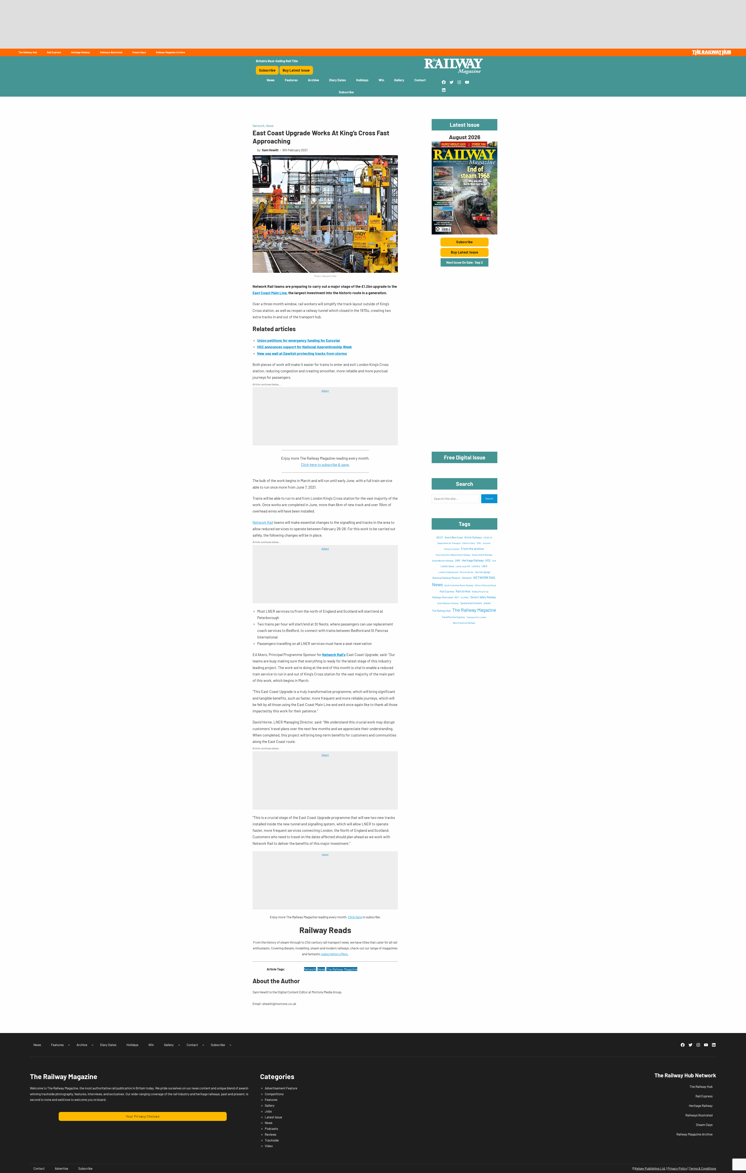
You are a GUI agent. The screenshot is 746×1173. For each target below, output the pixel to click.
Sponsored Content (471, 603)
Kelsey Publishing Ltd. (650, 1168)
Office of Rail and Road (485, 585)
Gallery (270, 1105)
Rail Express (447, 591)
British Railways (473, 537)
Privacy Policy (677, 1168)
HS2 (488, 560)
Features (271, 1099)
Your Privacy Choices (142, 1116)
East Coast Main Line (270, 292)
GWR (457, 560)
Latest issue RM (463, 566)
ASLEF (439, 537)
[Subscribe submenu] (230, 1045)
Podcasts (271, 1128)
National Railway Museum (446, 577)
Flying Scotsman (451, 549)
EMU (479, 543)
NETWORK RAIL (484, 577)
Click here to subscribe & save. (325, 464)
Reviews (270, 1134)
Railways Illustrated (442, 597)
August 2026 (464, 137)
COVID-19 (487, 537)
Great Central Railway (482, 554)
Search (489, 498)
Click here (355, 917)
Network (259, 126)
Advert (325, 390)
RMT (457, 597)
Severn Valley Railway (483, 597)
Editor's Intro (468, 543)
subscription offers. (335, 954)
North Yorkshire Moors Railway (458, 585)
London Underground (448, 572)
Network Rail (263, 522)
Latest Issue (273, 1117)
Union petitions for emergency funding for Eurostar (298, 340)
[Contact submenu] (203, 1045)
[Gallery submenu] (179, 1045)
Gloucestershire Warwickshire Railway (453, 555)
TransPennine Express (453, 617)
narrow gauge (482, 572)
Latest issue (447, 566)
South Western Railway (448, 603)
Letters (476, 566)
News (270, 126)
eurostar (487, 543)
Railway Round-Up (480, 591)
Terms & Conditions (702, 1168)
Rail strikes (463, 591)
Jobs (268, 1111)
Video (269, 1146)
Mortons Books (466, 572)
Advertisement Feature (281, 1088)
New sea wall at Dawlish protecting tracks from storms (302, 353)
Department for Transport (449, 543)
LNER (484, 566)
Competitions (274, 1094)
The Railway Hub (441, 610)
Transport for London (476, 617)
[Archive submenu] (92, 1045)
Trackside (272, 1140)
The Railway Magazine (341, 969)
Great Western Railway (442, 560)
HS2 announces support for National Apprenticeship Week (304, 347)
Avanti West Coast (454, 537)
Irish (494, 560)
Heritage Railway (473, 560)
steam (487, 603)
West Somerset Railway (464, 623)
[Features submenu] (69, 1045)
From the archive (472, 548)
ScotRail (465, 597)
